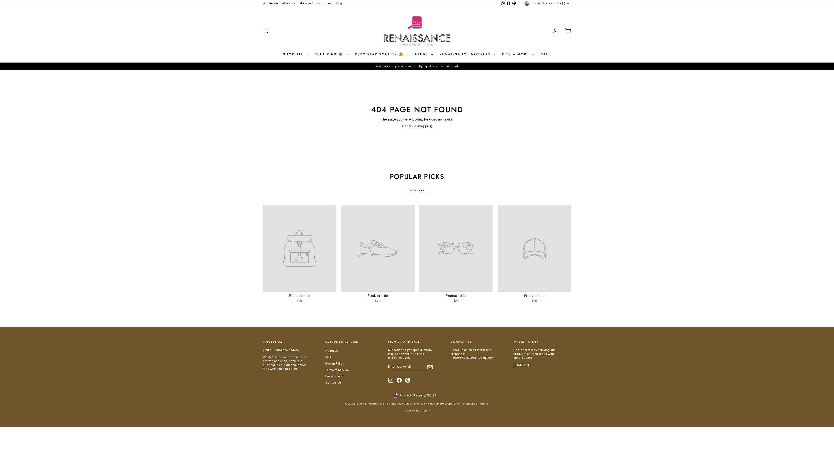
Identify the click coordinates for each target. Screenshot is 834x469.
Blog (339, 3)
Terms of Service (337, 370)
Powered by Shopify (417, 410)
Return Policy (334, 363)
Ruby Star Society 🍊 (380, 54)
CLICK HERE (521, 365)
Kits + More (516, 54)
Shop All (294, 54)
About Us (288, 3)
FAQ (328, 357)
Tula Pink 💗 (330, 54)
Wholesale (270, 3)
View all (417, 190)
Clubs (422, 54)
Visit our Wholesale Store (281, 350)
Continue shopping (417, 126)
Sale (546, 54)
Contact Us (333, 383)
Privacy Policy (335, 376)
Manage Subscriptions (316, 3)
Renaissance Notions (466, 54)
